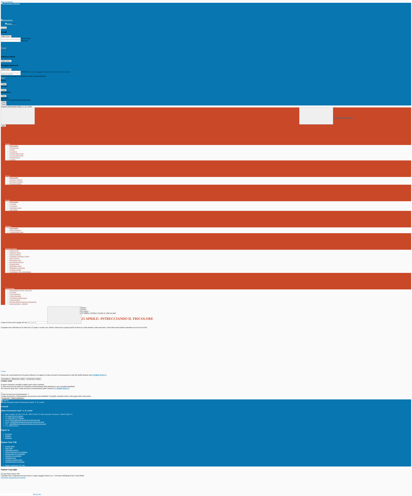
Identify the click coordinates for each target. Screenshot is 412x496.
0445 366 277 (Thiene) (16, 418)
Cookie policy (10, 446)
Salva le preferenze (17, 398)
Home (83, 307)
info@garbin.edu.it (25, 420)
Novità (83, 309)
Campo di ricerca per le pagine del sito (14, 322)
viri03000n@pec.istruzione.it (27, 424)
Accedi (4, 28)
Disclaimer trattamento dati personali (13, 478)
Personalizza (6, 379)
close (3, 125)
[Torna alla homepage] (206, 106)
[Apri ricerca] (316, 115)
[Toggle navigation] (18, 115)
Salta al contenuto (7, 2)
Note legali (9, 448)
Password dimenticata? (8, 45)
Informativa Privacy (12, 450)
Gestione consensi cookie (13, 460)
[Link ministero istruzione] (10, 4)
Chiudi (4, 84)
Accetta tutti (33, 379)
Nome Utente (25, 38)
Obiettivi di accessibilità (13, 456)
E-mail (23, 72)
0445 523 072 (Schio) (15, 416)
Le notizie (84, 311)
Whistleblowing (10, 458)
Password (24, 41)
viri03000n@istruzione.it (27, 422)
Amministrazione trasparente (14, 462)
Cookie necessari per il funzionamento (14, 394)
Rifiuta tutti (18, 379)
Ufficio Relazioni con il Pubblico (16, 452)
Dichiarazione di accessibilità (15, 454)
